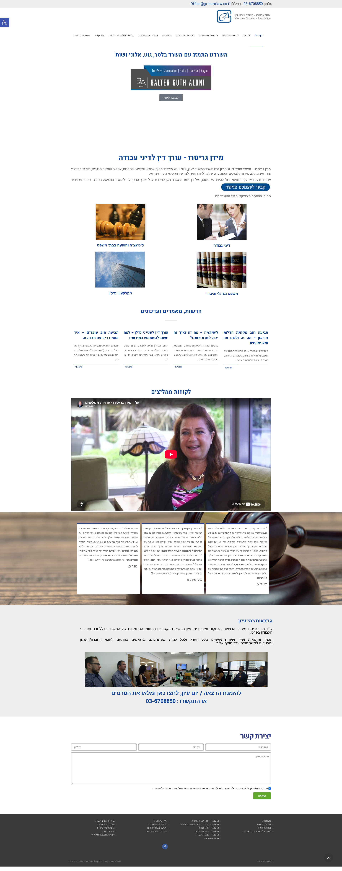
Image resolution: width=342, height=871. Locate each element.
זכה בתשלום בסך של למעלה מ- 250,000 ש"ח (146, 335)
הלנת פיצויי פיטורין (106, 833)
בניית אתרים (262, 866)
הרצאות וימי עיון (211, 843)
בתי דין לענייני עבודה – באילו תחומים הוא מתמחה (96, 335)
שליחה (262, 801)
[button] (4, 22)
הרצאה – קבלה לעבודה (207, 840)
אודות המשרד (264, 833)
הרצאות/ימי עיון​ (255, 626)
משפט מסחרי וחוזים (157, 833)
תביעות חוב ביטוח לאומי (103, 840)
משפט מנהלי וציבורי (157, 829)
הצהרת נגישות (264, 829)
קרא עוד (228, 362)
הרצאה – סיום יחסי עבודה (206, 836)
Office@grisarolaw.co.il (210, 3)
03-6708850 (253, 3)
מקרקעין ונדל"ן (159, 826)
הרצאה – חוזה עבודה (208, 833)
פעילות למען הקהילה (156, 836)
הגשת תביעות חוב (106, 829)
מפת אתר (266, 826)
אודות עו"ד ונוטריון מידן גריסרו (257, 836)
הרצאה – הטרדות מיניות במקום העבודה (199, 829)
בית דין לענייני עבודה (105, 826)
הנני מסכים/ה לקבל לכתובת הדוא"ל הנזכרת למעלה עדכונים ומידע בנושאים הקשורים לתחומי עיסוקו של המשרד (210, 793)
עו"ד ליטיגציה (108, 836)
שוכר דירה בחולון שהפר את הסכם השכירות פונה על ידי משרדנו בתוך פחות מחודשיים (196, 340)
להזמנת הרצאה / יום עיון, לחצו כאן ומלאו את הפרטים (176, 698)
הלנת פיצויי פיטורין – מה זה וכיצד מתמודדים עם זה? (246, 335)
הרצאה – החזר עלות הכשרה (205, 826)
